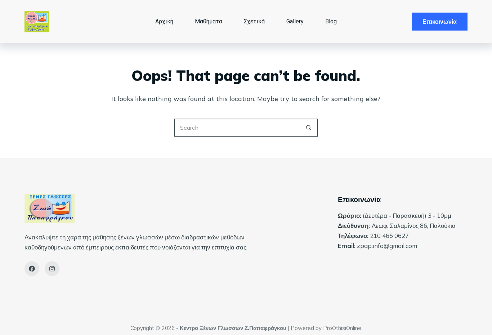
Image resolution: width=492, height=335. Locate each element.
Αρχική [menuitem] (164, 21)
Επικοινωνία (439, 21)
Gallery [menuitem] (295, 21)
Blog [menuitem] (331, 21)
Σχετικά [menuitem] (254, 21)
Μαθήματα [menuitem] (208, 21)
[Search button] (309, 128)
